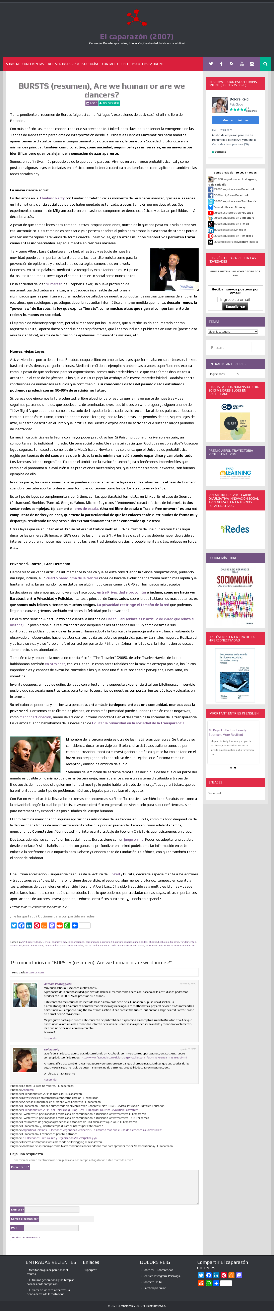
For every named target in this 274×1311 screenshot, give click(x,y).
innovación (16, 945)
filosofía (174, 942)
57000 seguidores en (235, 201)
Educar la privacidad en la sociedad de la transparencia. (139, 723)
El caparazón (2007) (137, 36)
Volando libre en (230, 207)
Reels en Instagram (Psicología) (73, 64)
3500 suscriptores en (233, 212)
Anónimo (28, 1089)
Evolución (163, 942)
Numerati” (54, 284)
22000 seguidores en (234, 189)
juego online (133, 839)
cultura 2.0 (108, 942)
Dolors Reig (111, 103)
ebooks (153, 942)
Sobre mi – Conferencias (25, 64)
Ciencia (47, 942)
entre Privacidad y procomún (121, 592)
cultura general (123, 942)
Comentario (20, 1167)
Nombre (17, 1209)
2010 (24, 942)
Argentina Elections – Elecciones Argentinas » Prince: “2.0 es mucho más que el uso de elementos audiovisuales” (92, 1129)
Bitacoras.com (35, 972)
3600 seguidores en (234, 217)
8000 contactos (230, 229)
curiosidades (140, 942)
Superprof (214, 793)
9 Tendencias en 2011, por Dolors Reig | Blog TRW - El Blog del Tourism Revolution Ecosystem (80, 1109)
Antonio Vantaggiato (57, 983)
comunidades (93, 942)
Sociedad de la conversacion (116, 945)
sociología (138, 945)
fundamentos (188, 942)
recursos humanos (55, 945)
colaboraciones (75, 942)
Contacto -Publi (115, 64)
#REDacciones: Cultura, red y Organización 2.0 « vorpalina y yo (59, 1138)
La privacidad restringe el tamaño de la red (133, 605)
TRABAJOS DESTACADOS (159, 945)
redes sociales (75, 945)
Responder (51, 1038)
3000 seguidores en (233, 235)
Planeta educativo (33, 945)
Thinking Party (52, 198)
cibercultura (34, 942)
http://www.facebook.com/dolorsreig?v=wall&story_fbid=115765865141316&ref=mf (134, 1057)
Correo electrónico (25, 1218)
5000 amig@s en (231, 195)
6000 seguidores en (231, 223)
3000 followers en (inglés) (236, 241)
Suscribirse (235, 306)
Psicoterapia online (147, 64)
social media (92, 945)
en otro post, (56, 664)
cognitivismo (59, 942)
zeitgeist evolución (184, 945)
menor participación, (36, 717)
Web (14, 1228)
